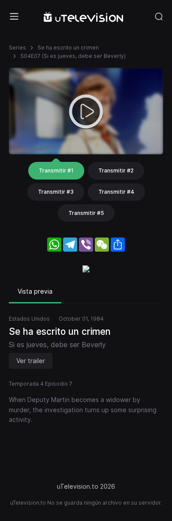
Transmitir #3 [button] (56, 191)
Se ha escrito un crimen (68, 47)
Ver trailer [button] (30, 360)
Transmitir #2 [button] (116, 170)
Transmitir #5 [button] (86, 213)
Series (17, 47)
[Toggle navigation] (14, 16)
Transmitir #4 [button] (116, 191)
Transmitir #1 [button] (56, 170)
